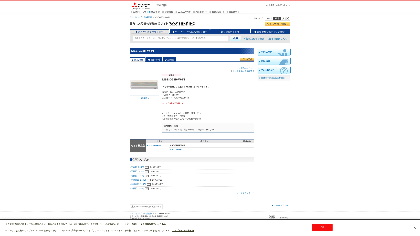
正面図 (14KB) (137, 171)
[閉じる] (414, 227)
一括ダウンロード (246, 193)
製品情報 (148, 17)
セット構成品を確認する (243, 71)
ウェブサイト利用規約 (183, 230)
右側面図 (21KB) (138, 180)
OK (322, 227)
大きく (283, 18)
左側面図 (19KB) (138, 184)
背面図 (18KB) (137, 176)
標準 (277, 18)
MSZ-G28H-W (155, 145)
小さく (271, 18)
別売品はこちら (247, 68)
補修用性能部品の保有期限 (273, 78)
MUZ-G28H (176, 149)
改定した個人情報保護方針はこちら (149, 224)
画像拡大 (145, 98)
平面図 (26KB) (137, 167)
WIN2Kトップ (136, 17)
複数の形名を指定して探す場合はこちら (266, 38)
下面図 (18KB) (137, 188)
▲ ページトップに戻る (280, 205)
